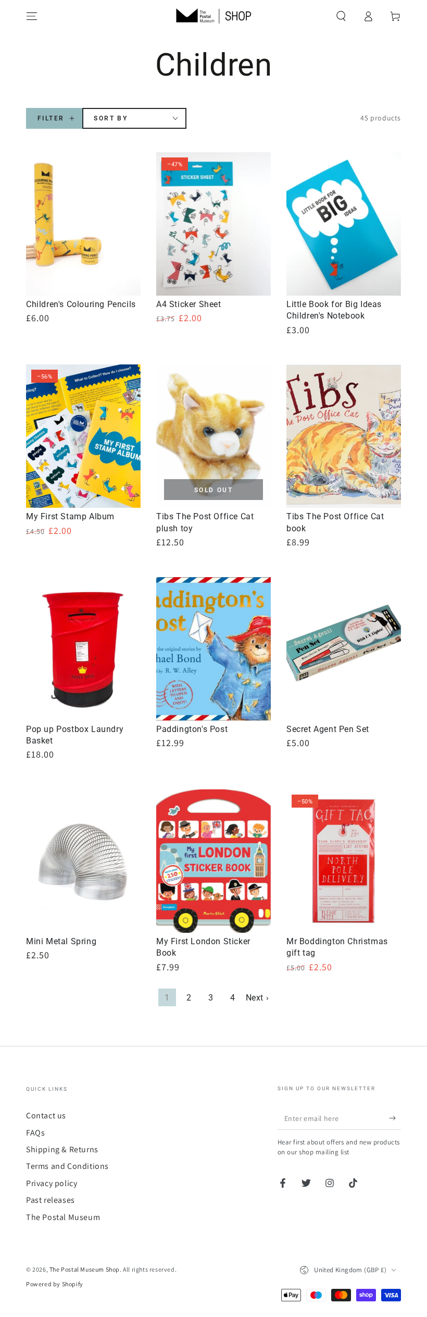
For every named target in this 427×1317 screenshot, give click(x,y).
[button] (341, 16)
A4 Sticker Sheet (188, 304)
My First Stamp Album (70, 516)
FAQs (35, 1132)
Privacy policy (51, 1183)
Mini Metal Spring (61, 941)
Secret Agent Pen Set (327, 729)
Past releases (50, 1199)
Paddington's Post (192, 729)
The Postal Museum (63, 1217)
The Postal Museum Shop (84, 1269)
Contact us (46, 1115)
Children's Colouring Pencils (81, 304)
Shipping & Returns (62, 1149)
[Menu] (31, 16)
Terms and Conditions (67, 1166)
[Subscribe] (395, 1117)
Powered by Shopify (54, 1284)
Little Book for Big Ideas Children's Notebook (334, 310)
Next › (257, 998)
